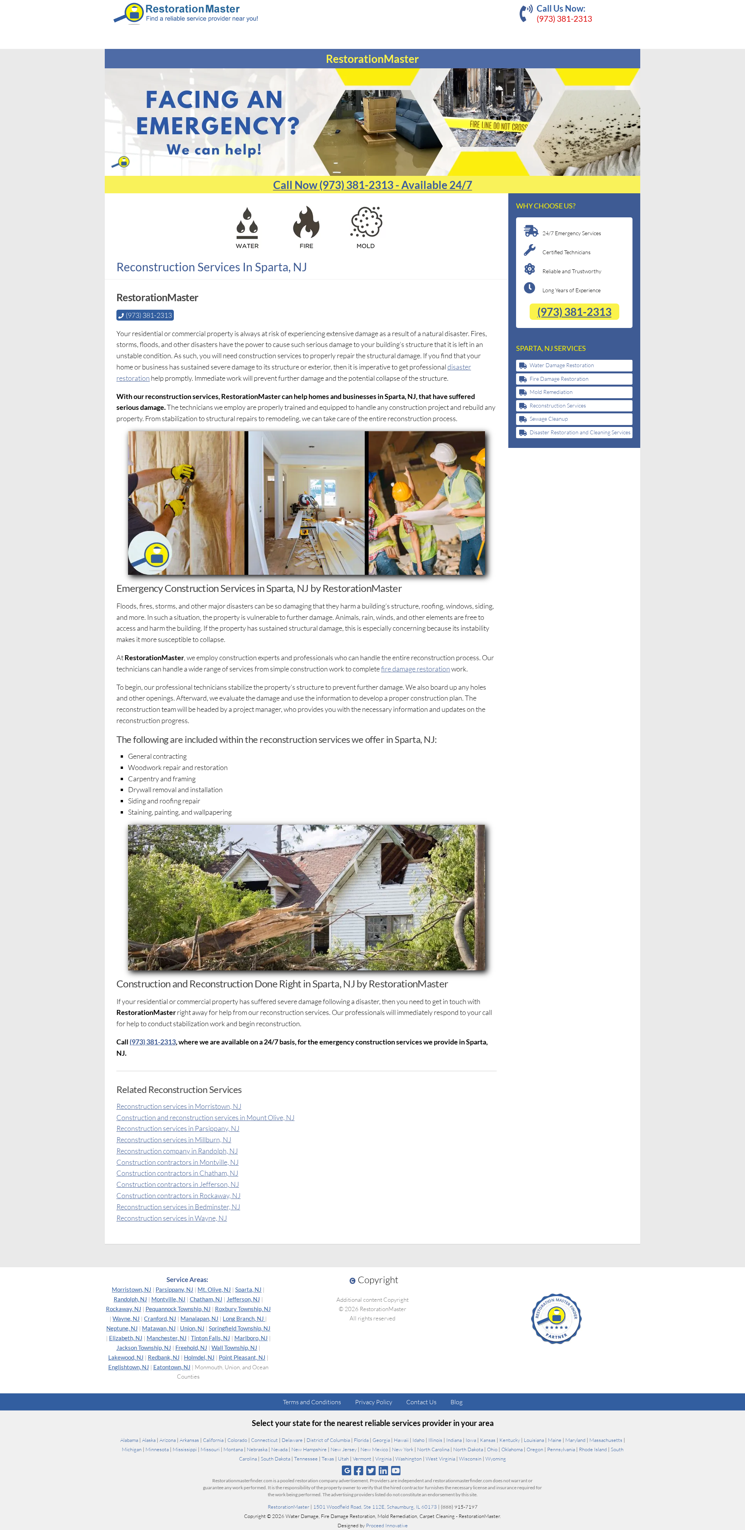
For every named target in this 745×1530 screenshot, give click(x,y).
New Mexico (374, 1449)
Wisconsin (470, 1458)
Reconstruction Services (558, 405)
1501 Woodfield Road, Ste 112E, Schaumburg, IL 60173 (375, 1507)
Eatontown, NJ (172, 1366)
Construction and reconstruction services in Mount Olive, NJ (205, 1117)
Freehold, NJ (191, 1347)
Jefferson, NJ (243, 1299)
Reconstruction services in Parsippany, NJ (177, 1128)
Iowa (471, 1440)
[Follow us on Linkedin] (383, 1470)
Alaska (149, 1440)
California (213, 1440)
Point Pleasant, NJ (242, 1357)
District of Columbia (328, 1440)
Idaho (418, 1440)
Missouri (210, 1449)
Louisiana (534, 1440)
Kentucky (509, 1440)
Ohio (492, 1449)
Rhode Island (593, 1449)
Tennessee (306, 1458)
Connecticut (264, 1440)
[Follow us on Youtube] (396, 1470)
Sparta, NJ (248, 1289)
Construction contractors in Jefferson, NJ (177, 1184)
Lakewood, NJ (126, 1357)
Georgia (381, 1440)
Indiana (454, 1440)
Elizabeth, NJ (125, 1337)
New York (402, 1449)
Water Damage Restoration (562, 365)
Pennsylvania (561, 1449)
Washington (408, 1458)
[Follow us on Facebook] (358, 1470)
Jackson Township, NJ (143, 1347)
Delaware (292, 1440)
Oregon (535, 1449)
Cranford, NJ (160, 1318)
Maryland (575, 1440)
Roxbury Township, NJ (243, 1308)
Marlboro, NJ (251, 1337)
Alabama (129, 1440)
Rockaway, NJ (123, 1308)
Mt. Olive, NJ (214, 1289)
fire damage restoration (415, 668)
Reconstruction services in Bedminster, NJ (178, 1206)
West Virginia (440, 1458)
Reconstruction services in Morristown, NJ (178, 1106)
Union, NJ (192, 1328)
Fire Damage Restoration (559, 378)
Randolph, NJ (130, 1299)
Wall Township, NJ (234, 1347)
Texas (328, 1458)
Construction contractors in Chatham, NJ (177, 1173)
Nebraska (257, 1449)
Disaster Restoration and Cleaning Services (580, 432)
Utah (343, 1458)
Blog (456, 1402)
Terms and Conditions (312, 1402)
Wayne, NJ (126, 1318)
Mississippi (185, 1449)
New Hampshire (309, 1449)
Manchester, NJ (167, 1337)
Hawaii (401, 1440)
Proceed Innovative (387, 1525)
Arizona (167, 1440)
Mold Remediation (551, 392)
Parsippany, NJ (174, 1289)
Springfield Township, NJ (239, 1328)
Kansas (488, 1440)
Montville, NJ (168, 1299)
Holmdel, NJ (199, 1357)
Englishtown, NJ (128, 1366)
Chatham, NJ (206, 1299)
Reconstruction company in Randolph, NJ (177, 1151)
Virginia (383, 1458)
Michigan (132, 1449)
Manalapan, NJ (199, 1318)
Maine (554, 1440)
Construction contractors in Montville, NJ (177, 1162)
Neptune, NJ (122, 1328)
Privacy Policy (373, 1402)
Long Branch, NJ (244, 1318)
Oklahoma (512, 1449)
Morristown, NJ (131, 1289)
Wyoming (495, 1458)
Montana (233, 1449)
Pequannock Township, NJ (178, 1308)
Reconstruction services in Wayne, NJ (171, 1218)
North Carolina (433, 1449)
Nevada (279, 1449)
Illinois (435, 1440)
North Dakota (468, 1449)
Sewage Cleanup (549, 418)
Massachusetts (605, 1440)
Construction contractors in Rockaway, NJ (178, 1195)
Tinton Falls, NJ (210, 1337)
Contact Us (421, 1402)
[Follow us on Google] (346, 1470)
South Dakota (275, 1458)
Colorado (237, 1440)
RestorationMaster (288, 1507)
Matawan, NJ (159, 1328)
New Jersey (344, 1449)
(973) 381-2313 (564, 18)
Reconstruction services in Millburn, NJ (173, 1139)
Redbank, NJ (164, 1357)
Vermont (362, 1458)
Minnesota (157, 1449)
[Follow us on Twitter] (371, 1470)
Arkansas (189, 1440)
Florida (361, 1440)
